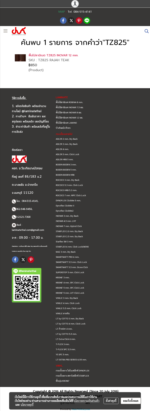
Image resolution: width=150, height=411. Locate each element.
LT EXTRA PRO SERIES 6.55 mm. (71, 359)
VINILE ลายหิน (63, 313)
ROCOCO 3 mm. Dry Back (67, 179)
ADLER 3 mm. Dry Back (67, 143)
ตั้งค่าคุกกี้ (111, 400)
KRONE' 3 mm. (63, 277)
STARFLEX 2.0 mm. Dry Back (69, 231)
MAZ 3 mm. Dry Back (66, 251)
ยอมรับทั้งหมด (130, 400)
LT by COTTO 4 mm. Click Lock (70, 323)
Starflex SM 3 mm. (64, 241)
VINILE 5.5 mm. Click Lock (68, 308)
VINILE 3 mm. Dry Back (67, 297)
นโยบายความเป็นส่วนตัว (86, 400)
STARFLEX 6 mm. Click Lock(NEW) (72, 246)
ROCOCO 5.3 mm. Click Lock (69, 185)
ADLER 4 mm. (62, 149)
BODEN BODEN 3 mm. (66, 164)
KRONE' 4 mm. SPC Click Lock (70, 282)
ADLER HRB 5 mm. (64, 159)
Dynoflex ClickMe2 (65, 210)
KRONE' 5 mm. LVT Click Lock (70, 292)
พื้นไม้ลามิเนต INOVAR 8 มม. (69, 112)
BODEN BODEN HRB (65, 174)
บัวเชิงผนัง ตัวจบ (63, 127)
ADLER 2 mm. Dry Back (67, 138)
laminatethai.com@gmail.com (28, 230)
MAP (61, 11)
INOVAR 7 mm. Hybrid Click (69, 226)
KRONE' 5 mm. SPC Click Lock (70, 287)
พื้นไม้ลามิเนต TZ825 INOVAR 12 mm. (53, 55)
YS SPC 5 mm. (62, 354)
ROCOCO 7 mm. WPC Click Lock (71, 195)
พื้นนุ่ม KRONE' (62, 380)
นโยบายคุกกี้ (27, 404)
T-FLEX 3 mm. (63, 344)
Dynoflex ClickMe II (65, 205)
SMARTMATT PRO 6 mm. (67, 256)
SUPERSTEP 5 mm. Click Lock (70, 272)
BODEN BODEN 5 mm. (66, 169)
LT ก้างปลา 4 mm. (64, 328)
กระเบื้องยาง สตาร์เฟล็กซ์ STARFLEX (72, 375)
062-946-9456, (24, 209)
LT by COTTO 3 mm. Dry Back (70, 318)
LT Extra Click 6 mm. (66, 338)
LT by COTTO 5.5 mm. (66, 333)
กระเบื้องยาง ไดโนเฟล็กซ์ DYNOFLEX (72, 370)
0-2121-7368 (23, 217)
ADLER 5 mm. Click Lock (67, 154)
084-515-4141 (30, 201)
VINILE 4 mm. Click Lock (68, 303)
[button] (145, 31)
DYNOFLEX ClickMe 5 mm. (68, 200)
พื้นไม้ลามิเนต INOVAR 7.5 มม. (69, 107)
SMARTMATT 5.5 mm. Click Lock (71, 261)
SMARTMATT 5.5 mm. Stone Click (72, 267)
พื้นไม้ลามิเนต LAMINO (66, 122)
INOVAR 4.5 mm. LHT (66, 220)
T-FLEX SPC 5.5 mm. (66, 349)
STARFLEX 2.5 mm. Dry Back (69, 236)
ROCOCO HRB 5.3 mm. (66, 190)
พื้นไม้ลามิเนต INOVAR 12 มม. (69, 117)
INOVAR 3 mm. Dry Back (67, 215)
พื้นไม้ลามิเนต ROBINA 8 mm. (69, 102)
